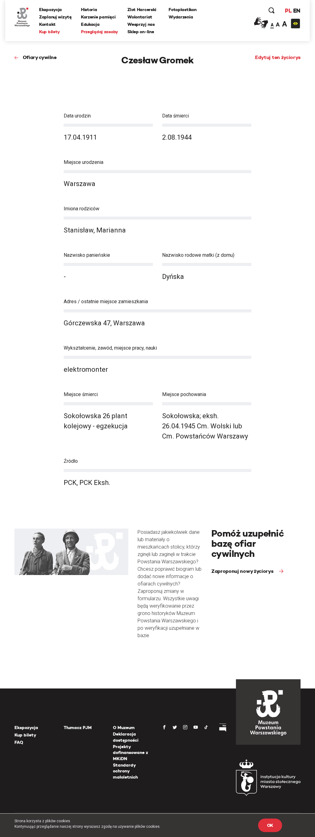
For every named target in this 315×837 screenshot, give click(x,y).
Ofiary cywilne (39, 57)
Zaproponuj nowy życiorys (242, 571)
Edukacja (90, 24)
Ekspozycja (50, 9)
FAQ (18, 742)
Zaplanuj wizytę (55, 17)
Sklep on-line (140, 31)
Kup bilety (49, 31)
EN (296, 10)
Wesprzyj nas (141, 24)
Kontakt (47, 24)
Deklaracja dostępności (125, 737)
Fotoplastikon (182, 9)
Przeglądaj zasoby (99, 31)
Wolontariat (139, 17)
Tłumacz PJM (78, 727)
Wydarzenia (181, 17)
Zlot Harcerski (141, 9)
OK (270, 825)
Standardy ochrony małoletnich (125, 771)
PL (288, 10)
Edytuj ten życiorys (278, 57)
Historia (89, 9)
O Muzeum (124, 727)
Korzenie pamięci (98, 17)
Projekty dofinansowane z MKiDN (130, 752)
